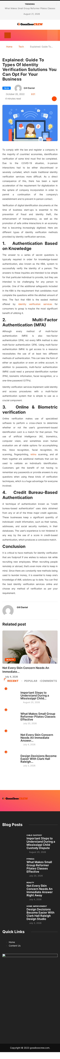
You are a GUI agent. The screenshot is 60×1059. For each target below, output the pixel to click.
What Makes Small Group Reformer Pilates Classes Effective (38, 716)
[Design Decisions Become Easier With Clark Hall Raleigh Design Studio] (12, 912)
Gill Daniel (29, 88)
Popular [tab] (30, 680)
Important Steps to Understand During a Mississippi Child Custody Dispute (41, 843)
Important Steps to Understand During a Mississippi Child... (34, 695)
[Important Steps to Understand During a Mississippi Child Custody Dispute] (12, 841)
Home (9, 46)
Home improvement (30, 753)
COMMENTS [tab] (48, 680)
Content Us (14, 945)
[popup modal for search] (52, 35)
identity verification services (35, 304)
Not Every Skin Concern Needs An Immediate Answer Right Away (40, 890)
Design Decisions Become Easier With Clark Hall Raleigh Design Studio (40, 914)
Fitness (24, 711)
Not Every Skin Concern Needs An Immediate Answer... (36, 737)
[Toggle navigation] (7, 35)
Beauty (10, 660)
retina (33, 454)
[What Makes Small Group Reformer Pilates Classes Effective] (12, 865)
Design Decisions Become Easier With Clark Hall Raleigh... (38, 758)
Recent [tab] (13, 680)
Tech (21, 46)
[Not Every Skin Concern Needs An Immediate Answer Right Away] (12, 889)
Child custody (28, 690)
